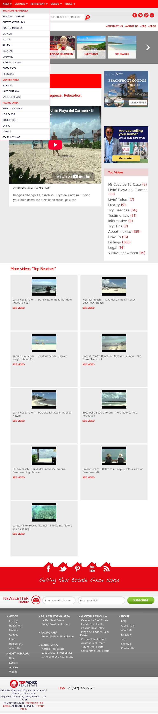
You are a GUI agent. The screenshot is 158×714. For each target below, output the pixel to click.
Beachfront (15, 625)
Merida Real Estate (92, 624)
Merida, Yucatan (12, 62)
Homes (13, 630)
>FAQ (143, 26)
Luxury (117, 205)
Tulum (6, 39)
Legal (116, 247)
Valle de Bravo (12, 97)
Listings (119, 242)
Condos (13, 634)
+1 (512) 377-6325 (80, 688)
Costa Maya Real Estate (95, 650)
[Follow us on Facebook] (48, 568)
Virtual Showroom (126, 253)
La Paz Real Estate (53, 620)
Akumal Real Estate (93, 643)
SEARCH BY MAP (11, 137)
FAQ (123, 621)
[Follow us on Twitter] (63, 568)
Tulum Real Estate (92, 646)
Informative (120, 221)
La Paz (6, 125)
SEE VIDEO (19, 307)
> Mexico (12, 616)
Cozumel (8, 56)
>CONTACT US (114, 26)
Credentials (128, 625)
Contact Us (127, 648)
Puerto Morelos (12, 27)
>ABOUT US (131, 26)
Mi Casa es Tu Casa (127, 184)
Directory (126, 634)
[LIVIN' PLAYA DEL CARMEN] (60, 57)
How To (118, 237)
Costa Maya (9, 68)
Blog (12, 658)
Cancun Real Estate (93, 628)
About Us (14, 648)
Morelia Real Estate (53, 648)
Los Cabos (9, 114)
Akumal (7, 45)
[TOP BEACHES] (122, 57)
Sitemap (126, 643)
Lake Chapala (11, 91)
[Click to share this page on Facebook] (134, 15)
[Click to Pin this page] (146, 15)
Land (12, 639)
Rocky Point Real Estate (56, 624)
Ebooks (13, 662)
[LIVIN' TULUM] (91, 57)
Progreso (8, 74)
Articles (13, 667)
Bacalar (8, 51)
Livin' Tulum (121, 199)
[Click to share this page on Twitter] (140, 15)
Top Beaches (122, 210)
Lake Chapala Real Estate (57, 652)
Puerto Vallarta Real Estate (58, 636)
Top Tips (118, 226)
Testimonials (122, 215)
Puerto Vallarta (13, 108)
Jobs (124, 639)
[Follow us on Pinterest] (77, 568)
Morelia (7, 85)
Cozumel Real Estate (93, 639)
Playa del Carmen (13, 16)
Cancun (7, 33)
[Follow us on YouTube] (91, 568)
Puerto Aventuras (14, 22)
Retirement (15, 643)
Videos (13, 671)
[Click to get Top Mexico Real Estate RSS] (106, 568)
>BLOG (152, 26)
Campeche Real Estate (94, 620)
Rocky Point (10, 120)
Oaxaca (7, 131)
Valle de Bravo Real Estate (57, 656)
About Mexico (124, 231)
